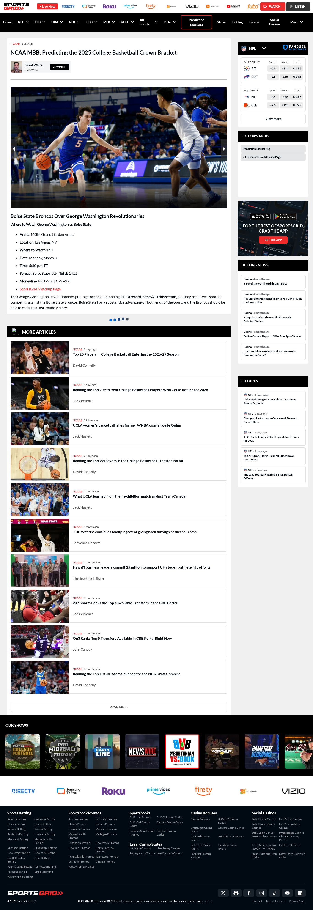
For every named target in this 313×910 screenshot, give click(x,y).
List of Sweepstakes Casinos (263, 825)
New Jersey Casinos (168, 848)
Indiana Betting (16, 829)
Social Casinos (274, 22)
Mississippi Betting (45, 848)
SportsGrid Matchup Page (40, 289)
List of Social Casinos (264, 819)
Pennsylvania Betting (19, 866)
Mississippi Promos (80, 842)
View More (273, 119)
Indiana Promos (105, 824)
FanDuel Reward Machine (201, 855)
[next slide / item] (224, 148)
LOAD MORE (119, 707)
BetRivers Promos (140, 817)
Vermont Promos (79, 861)
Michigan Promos (106, 834)
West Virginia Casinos (170, 853)
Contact (257, 901)
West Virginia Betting (20, 876)
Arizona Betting (16, 819)
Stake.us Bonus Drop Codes (264, 855)
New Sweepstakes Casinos (289, 825)
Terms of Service (275, 901)
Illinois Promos (77, 824)
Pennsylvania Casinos (142, 853)
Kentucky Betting (17, 834)
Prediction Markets (196, 22)
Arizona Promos (78, 819)
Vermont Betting (17, 871)
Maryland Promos (106, 829)
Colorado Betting (44, 819)
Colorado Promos (106, 819)
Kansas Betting (43, 829)
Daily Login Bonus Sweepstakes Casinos (264, 834)
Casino (254, 22)
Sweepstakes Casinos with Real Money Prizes (291, 836)
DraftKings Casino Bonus (201, 829)
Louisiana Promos (79, 829)
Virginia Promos (105, 861)
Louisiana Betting (44, 834)
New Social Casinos (290, 819)
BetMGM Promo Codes (140, 824)
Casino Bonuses (200, 819)
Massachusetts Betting (43, 840)
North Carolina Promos (105, 849)
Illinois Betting (43, 824)
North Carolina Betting (16, 859)
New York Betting (44, 853)
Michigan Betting (17, 848)
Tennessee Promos (107, 856)
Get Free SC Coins (289, 845)
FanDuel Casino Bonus (200, 838)
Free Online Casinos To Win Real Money (264, 846)
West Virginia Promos (81, 866)
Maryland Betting (17, 839)
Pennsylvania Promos (81, 856)
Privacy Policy (297, 901)
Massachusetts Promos (77, 835)
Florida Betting (16, 824)
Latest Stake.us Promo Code (292, 855)
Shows (221, 22)
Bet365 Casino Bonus (231, 836)
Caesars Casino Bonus (231, 827)
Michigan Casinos (140, 848)
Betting (237, 22)
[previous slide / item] (14, 148)
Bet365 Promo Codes (169, 817)
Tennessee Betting (45, 866)
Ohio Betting (42, 858)
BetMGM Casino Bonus (228, 820)
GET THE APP (273, 239)
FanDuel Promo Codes (166, 832)
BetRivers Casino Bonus (201, 846)
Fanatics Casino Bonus (227, 846)
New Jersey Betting (18, 853)
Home (7, 22)
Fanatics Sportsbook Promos (142, 832)
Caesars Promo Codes (170, 822)
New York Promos (79, 848)
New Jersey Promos (107, 842)
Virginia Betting (43, 871)
